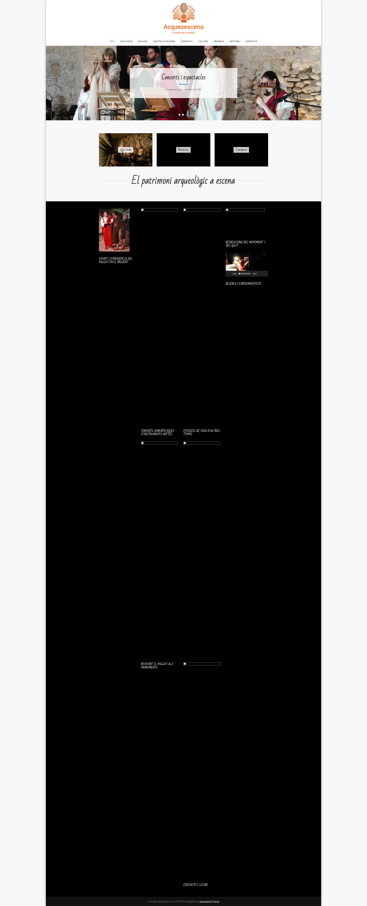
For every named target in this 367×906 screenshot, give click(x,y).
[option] (183, 83)
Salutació (126, 41)
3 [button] (187, 115)
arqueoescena (174, 89)
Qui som (142, 41)
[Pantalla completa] (264, 273)
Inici (112, 41)
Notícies (235, 41)
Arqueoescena (183, 27)
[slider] (244, 273)
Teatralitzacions (164, 41)
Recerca (219, 41)
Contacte (251, 41)
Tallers (203, 41)
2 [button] (183, 115)
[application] (247, 264)
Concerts (187, 41)
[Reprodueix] (229, 273)
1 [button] (180, 115)
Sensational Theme (209, 901)
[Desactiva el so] (259, 273)
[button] (247, 265)
